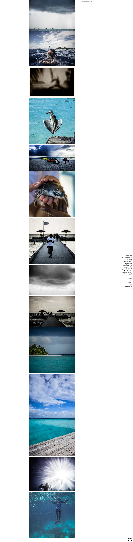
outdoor (131, 285)
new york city (130, 278)
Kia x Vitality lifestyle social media (128, 264)
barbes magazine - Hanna (128, 263)
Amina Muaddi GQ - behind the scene (127, 272)
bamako (131, 277)
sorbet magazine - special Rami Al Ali (127, 265)
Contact (131, 289)
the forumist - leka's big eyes (128, 256)
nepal (131, 279)
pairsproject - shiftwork (129, 255)
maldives (131, 280)
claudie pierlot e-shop (129, 274)
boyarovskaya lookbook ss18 (128, 273)
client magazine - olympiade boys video (127, 269)
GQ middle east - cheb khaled (128, 271)
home (131, 252)
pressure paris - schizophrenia (128, 258)
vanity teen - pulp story (129, 259)
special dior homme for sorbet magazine (127, 266)
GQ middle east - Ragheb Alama (128, 270)
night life (131, 284)
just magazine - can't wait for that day (127, 261)
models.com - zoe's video (129, 268)
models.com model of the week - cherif (127, 257)
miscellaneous (130, 282)
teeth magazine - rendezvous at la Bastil (127, 260)
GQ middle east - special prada (128, 267)
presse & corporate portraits (128, 286)
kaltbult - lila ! (130, 254)
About (131, 288)
